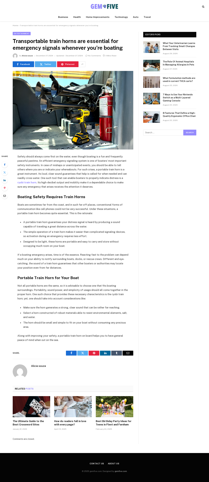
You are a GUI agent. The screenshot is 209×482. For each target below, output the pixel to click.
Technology (121, 17)
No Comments (94, 56)
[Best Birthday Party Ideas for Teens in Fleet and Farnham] (114, 406)
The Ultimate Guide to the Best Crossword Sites (28, 423)
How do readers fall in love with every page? (70, 423)
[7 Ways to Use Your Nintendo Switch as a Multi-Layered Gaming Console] (151, 98)
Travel (147, 17)
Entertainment (21, 33)
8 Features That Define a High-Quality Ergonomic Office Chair (179, 114)
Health (77, 17)
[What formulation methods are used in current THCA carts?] (151, 82)
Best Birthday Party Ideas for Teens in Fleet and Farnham (113, 423)
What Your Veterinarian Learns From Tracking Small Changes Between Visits (179, 46)
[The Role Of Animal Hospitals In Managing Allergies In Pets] (151, 65)
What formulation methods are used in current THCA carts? (179, 79)
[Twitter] (5, 172)
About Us (113, 463)
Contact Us (97, 463)
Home (15, 25)
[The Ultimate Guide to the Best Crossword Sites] (31, 406)
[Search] (203, 6)
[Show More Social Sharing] (82, 64)
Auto (135, 17)
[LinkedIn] (5, 180)
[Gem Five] (104, 6)
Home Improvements (97, 17)
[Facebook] (5, 165)
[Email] (5, 196)
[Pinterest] (5, 188)
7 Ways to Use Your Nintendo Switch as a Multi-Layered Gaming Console (178, 97)
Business (63, 17)
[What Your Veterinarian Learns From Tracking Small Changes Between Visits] (151, 47)
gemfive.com (121, 471)
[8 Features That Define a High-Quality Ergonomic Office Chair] (151, 117)
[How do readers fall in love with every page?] (73, 406)
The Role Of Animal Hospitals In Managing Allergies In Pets (178, 63)
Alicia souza (27, 56)
